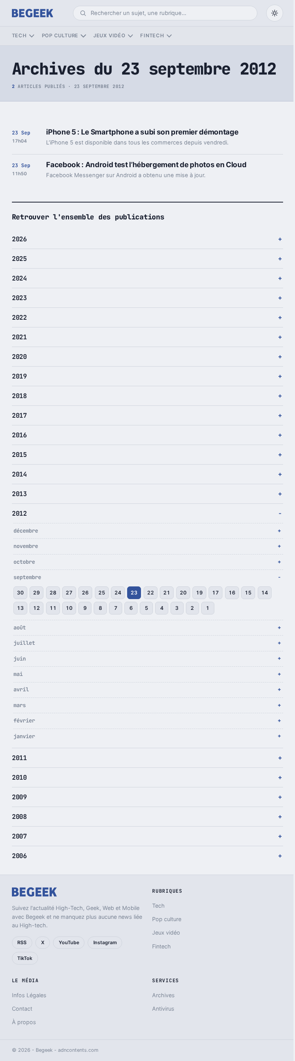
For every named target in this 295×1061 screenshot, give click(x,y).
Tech (19, 35)
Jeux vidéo (109, 35)
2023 (19, 298)
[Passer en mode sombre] (274, 13)
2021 (19, 337)
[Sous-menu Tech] (31, 36)
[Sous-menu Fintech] (169, 36)
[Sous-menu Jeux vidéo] (130, 36)
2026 (19, 239)
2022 (19, 317)
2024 (19, 278)
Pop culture (60, 35)
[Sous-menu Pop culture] (83, 36)
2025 (19, 258)
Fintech (152, 35)
